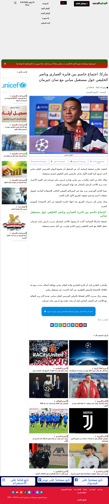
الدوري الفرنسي (91, 92)
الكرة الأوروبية (102, 401)
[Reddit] (21, 492)
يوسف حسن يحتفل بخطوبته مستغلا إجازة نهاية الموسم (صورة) (89, 474)
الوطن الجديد (45, 13)
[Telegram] (29, 492)
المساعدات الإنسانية (19, 96)
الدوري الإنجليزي (61, 368)
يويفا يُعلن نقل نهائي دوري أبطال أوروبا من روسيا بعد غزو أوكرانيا (89, 370)
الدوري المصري (61, 436)
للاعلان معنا (77, 489)
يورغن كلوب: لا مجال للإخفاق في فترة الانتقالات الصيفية (51, 474)
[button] (63, 3)
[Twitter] (37, 492)
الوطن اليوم (45, 8)
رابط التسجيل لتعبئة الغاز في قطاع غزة (15, 156)
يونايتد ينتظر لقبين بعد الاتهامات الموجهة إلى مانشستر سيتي (50, 370)
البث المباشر (45, 23)
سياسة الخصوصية (66, 489)
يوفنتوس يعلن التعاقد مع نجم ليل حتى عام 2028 (54, 403)
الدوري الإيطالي (61, 401)
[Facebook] (41, 492)
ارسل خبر (92, 489)
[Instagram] (33, 492)
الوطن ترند (22, 207)
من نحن (100, 489)
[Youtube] (17, 492)
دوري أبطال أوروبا (100, 368)
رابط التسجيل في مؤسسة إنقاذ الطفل (15, 182)
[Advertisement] (54, 42)
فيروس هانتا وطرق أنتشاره (19, 209)
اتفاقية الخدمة (81, 492)
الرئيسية (45, 3)
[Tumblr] (25, 492)
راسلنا (85, 489)
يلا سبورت (45, 18)
